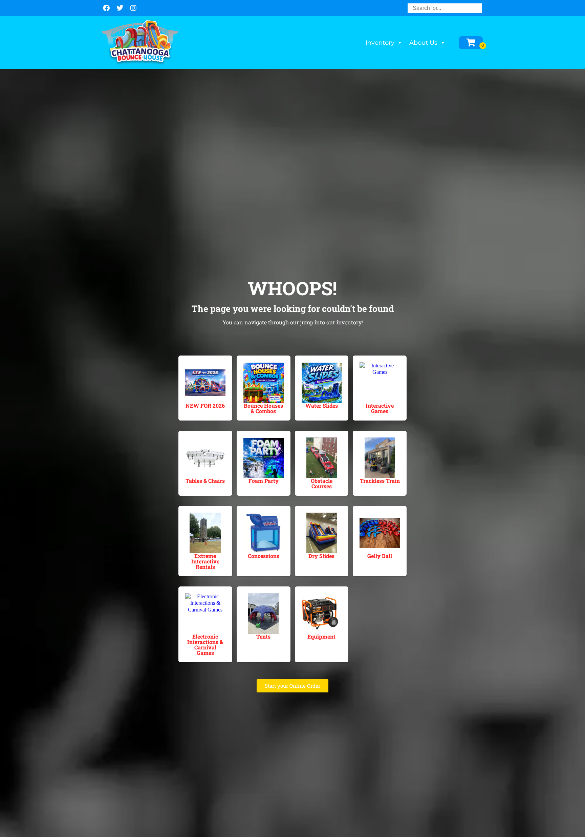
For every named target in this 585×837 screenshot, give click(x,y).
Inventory (380, 42)
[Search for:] (445, 8)
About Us (423, 42)
